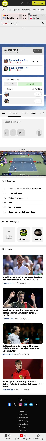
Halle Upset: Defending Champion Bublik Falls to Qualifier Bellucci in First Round (23, 383)
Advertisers (23, 415)
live (5, 23)
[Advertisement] (23, 35)
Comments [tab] (14, 113)
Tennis (7, 438)
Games (17, 10)
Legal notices (23, 424)
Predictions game (23, 438)
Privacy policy (23, 421)
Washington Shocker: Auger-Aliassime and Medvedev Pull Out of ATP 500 (22, 278)
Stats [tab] (25, 113)
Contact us (23, 427)
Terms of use (23, 418)
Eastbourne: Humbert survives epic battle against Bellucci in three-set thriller (20, 312)
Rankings (26, 10)
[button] (28, 3)
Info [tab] (3, 113)
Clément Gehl (8, 283)
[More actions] (43, 113)
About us (23, 411)
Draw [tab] (33, 113)
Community (38, 438)
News (8, 10)
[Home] (3, 9)
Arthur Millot (8, 354)
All (14, 23)
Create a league (9, 237)
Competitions (38, 10)
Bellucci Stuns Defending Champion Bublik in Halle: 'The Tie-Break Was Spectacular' (21, 348)
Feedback (23, 430)
